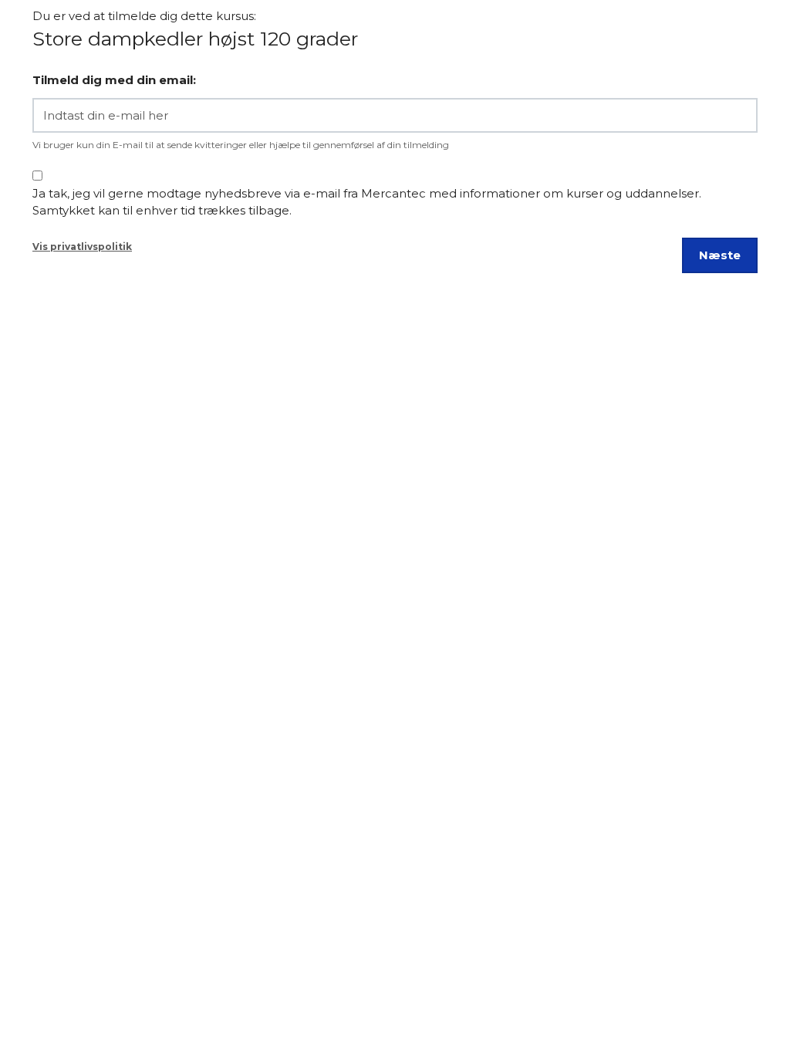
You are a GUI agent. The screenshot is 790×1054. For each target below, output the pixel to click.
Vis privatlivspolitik (82, 246)
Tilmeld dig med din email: (114, 80)
